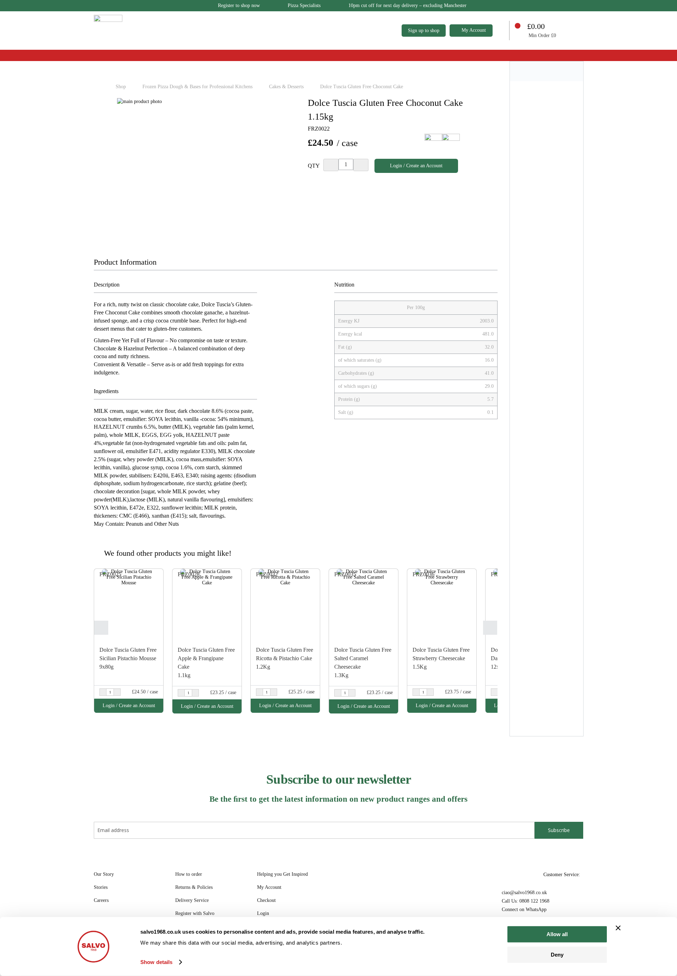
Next (490, 628)
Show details (156, 962)
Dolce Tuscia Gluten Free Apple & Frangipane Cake (206, 658)
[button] (157, 575)
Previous (101, 628)
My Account (474, 30)
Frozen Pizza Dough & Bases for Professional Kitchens (198, 86)
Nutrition (344, 285)
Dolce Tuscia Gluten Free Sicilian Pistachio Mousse (128, 654)
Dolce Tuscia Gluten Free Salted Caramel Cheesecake (362, 658)
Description (107, 285)
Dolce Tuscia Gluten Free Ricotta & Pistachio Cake (284, 654)
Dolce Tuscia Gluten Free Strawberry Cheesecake (441, 654)
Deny (557, 954)
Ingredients (106, 391)
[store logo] (108, 29)
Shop (121, 86)
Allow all (557, 934)
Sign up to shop (423, 30)
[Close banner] (618, 928)
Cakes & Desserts (287, 86)
